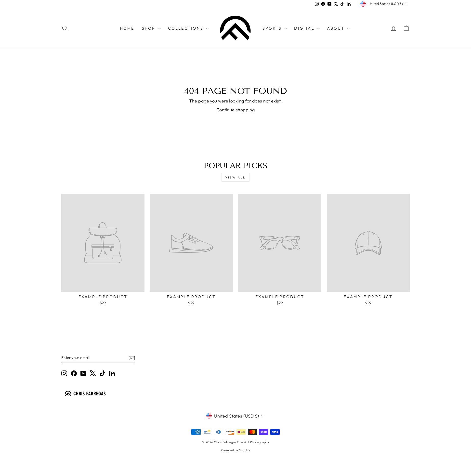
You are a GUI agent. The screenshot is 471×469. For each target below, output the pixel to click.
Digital (305, 28)
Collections (186, 28)
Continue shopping (235, 110)
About (336, 28)
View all (235, 177)
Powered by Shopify (235, 450)
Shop (149, 28)
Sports (272, 28)
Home (127, 28)
